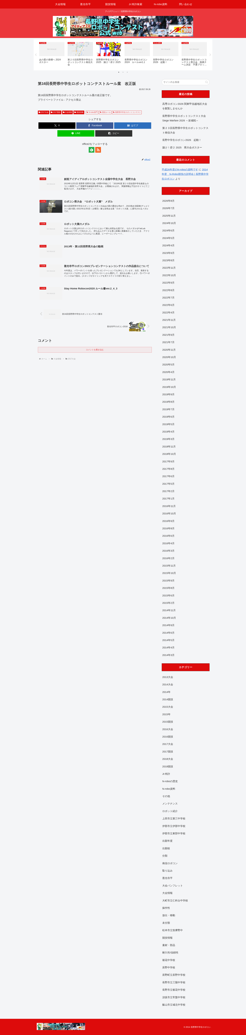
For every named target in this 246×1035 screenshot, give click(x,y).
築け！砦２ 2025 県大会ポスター (182, 147)
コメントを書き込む (95, 350)
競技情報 (80, 112)
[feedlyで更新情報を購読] (91, 150)
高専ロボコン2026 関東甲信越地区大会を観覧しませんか (184, 106)
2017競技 (57, 112)
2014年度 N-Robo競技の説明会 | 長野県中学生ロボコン (185, 174)
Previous (35, 54)
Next (210, 54)
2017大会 (44, 112)
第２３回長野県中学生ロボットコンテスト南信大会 (185, 130)
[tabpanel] (51, 54)
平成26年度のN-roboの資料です (180, 169)
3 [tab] (127, 72)
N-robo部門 (93, 112)
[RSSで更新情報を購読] (98, 150)
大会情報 (68, 112)
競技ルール (106, 112)
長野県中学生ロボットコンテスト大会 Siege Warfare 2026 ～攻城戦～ (184, 118)
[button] (113, 133)
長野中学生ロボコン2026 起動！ (181, 140)
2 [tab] (123, 72)
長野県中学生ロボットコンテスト (128, 112)
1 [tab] (118, 72)
